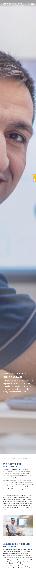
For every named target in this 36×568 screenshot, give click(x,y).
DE (26, 4)
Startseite (6, 458)
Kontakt (34, 178)
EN (29, 4)
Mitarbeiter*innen (17, 458)
